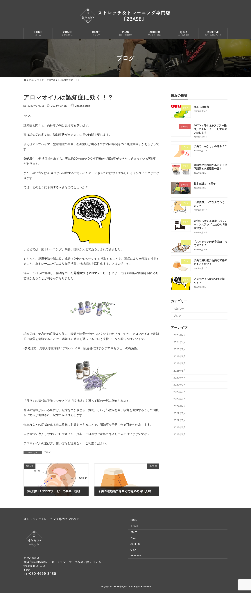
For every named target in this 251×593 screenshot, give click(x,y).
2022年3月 (179, 427)
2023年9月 (179, 349)
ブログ (47, 452)
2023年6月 (179, 363)
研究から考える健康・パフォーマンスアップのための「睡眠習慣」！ (210, 224)
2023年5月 (179, 370)
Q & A (133, 549)
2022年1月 (179, 434)
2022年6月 (179, 413)
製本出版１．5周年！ (206, 183)
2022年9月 (179, 391)
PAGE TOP (242, 571)
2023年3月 (179, 384)
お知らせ (178, 308)
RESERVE (135, 555)
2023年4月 (179, 377)
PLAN (133, 538)
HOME (133, 520)
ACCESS (135, 544)
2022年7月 (179, 406)
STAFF (133, 532)
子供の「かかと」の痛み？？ (210, 146)
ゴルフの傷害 (201, 106)
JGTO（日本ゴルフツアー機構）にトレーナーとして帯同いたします (210, 129)
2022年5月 (179, 420)
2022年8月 (179, 399)
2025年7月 (179, 335)
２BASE (134, 526)
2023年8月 (179, 356)
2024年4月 (179, 342)
